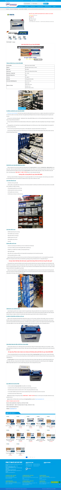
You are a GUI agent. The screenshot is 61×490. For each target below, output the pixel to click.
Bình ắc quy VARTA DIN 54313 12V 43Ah (20, 426)
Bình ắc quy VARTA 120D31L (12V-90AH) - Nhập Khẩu (10, 440)
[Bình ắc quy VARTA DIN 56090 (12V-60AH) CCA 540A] (10, 37)
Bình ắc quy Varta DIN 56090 (12, 113)
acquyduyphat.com (13, 408)
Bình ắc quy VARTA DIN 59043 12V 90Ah (40, 426)
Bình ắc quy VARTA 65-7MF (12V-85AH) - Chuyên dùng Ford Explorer (51, 426)
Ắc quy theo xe (40, 6)
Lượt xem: (30, 17)
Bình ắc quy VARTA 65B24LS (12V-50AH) (20, 440)
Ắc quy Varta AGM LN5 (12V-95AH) (10, 454)
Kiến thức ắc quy (48, 6)
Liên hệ (54, 6)
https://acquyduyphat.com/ (39, 399)
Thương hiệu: (31, 20)
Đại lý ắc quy (33, 6)
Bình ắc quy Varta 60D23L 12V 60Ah (10, 426)
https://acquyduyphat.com (11, 472)
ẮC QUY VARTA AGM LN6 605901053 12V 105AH (50, 440)
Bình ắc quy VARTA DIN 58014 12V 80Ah (30, 426)
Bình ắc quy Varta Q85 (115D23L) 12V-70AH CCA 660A (40, 440)
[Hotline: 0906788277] (59, 482)
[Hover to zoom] (17, 23)
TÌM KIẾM (46, 3)
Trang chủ (21, 6)
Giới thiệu (26, 6)
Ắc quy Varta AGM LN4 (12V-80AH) (20, 454)
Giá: (29, 16)
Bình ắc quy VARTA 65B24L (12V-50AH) (30, 440)
